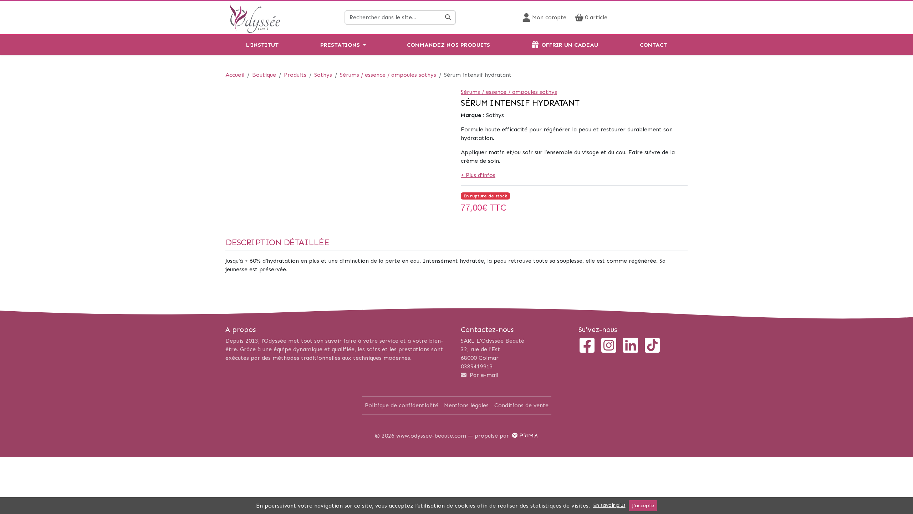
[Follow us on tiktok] (652, 346)
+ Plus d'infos (478, 175)
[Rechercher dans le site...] (448, 17)
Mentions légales (466, 405)
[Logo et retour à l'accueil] (254, 17)
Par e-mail (483, 375)
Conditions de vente (521, 405)
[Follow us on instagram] (608, 346)
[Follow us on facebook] (587, 346)
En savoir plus (609, 505)
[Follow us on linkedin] (630, 346)
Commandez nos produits (448, 44)
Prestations (340, 44)
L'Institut (262, 44)
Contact (653, 44)
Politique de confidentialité (401, 405)
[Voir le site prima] (524, 435)
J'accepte (643, 506)
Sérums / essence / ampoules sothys (509, 92)
